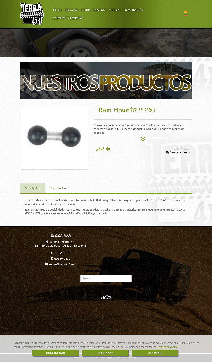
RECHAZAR (105, 353)
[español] (186, 12)
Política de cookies (168, 346)
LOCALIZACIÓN (133, 10)
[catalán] (186, 15)
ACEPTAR (155, 353)
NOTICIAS (115, 10)
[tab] (32, 188)
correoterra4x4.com (62, 264)
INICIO (57, 10)
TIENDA (86, 10)
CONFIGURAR (55, 353)
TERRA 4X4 (71, 10)
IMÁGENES (99, 10)
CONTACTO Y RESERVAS (68, 18)
